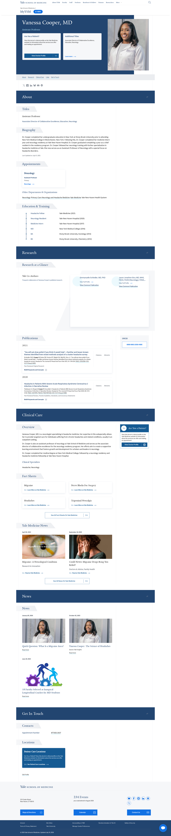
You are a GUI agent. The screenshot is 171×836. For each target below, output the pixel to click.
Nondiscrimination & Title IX (107, 823)
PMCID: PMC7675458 (44, 393)
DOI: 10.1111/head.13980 (59, 393)
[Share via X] (24, 85)
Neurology (26, 197)
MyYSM (25, 11)
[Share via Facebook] (27, 85)
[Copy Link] (147, 97)
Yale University (50, 826)
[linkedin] (143, 798)
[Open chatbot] (163, 828)
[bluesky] (129, 798)
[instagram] (139, 798)
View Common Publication (89, 285)
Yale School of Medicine (27, 8)
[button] (128, 44)
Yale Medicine (75, 197)
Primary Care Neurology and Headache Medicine (50, 197)
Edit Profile (25, 775)
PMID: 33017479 (32, 393)
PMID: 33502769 (80, 361)
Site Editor (49, 823)
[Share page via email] (38, 85)
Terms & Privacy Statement (28, 826)
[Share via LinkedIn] (31, 85)
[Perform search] (149, 2)
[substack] (148, 798)
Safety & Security (130, 823)
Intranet (22, 823)
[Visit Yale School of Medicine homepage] (36, 787)
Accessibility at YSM (78, 823)
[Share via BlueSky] (34, 85)
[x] (129, 803)
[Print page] (42, 85)
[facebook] (134, 798)
